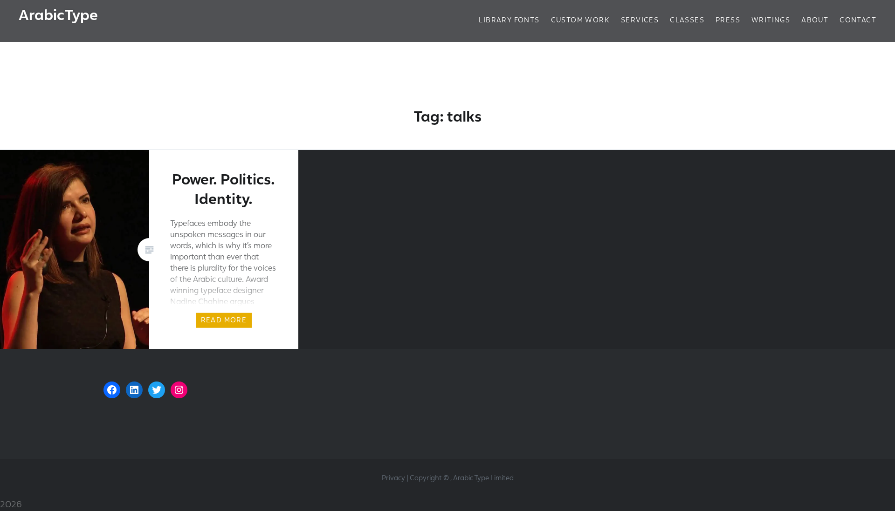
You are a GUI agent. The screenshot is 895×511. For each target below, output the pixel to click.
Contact (858, 20)
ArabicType (58, 15)
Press (728, 20)
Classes (687, 20)
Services (640, 20)
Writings (770, 20)
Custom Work (580, 20)
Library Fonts (509, 20)
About (814, 20)
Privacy (393, 478)
